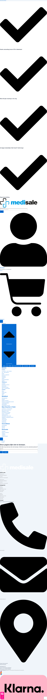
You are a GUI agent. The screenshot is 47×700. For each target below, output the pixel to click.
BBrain (3, 391)
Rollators (3, 399)
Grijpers (3, 378)
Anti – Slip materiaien (5, 372)
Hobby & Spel (4, 392)
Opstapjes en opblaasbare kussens (7, 417)
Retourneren (2, 479)
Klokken (3, 393)
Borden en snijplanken (5, 374)
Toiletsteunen (4, 418)
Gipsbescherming (5, 414)
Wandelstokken (4, 404)
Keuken (3, 369)
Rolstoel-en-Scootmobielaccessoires (8, 401)
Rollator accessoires (5, 400)
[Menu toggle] (1, 321)
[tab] (4, 366)
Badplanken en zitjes (5, 411)
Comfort (3, 389)
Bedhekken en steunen (5, 384)
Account (2, 267)
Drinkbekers (4, 377)
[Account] (23, 266)
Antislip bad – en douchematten (7, 408)
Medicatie (3, 426)
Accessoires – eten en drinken (7, 371)
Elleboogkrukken (4, 398)
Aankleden (3, 383)
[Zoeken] (2, 211)
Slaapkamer (4, 382)
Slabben (3, 380)
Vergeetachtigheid (5, 436)
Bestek (3, 373)
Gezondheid (6, 423)
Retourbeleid (17, 670)
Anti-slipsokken (4, 425)
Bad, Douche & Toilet (9, 407)
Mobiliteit (5, 396)
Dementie (5, 429)
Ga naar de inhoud (3, 0)
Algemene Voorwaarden (4, 477)
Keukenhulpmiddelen (5, 379)
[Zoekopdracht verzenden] (1, 452)
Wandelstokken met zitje (6, 405)
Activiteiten (3, 431)
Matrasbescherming (5, 387)
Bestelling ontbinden (3, 475)
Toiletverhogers (4, 419)
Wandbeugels (4, 422)
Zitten (3, 394)
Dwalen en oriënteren (5, 432)
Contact (1, 476)
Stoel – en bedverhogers (6, 388)
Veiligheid (3, 433)
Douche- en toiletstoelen (6, 413)
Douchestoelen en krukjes (6, 412)
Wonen (4, 368)
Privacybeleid (21, 670)
